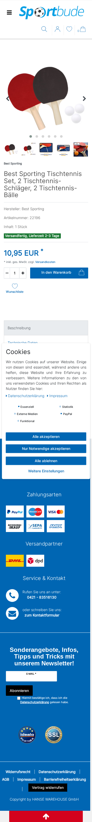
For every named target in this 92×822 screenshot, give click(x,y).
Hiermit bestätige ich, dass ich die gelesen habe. (44, 700)
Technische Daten (23, 342)
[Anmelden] (58, 31)
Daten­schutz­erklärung (26, 396)
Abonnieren (19, 690)
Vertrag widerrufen (48, 787)
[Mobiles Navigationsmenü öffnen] (9, 13)
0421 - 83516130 (41, 597)
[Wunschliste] (69, 29)
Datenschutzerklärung (57, 771)
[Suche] (45, 29)
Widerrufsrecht (18, 771)
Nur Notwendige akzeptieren (46, 448)
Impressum (26, 779)
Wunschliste (15, 292)
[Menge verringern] (7, 273)
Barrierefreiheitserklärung (65, 779)
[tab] (46, 327)
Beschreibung (19, 328)
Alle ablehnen (46, 461)
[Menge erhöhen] (22, 273)
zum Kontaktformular (42, 615)
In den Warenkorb (56, 272)
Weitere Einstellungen (46, 471)
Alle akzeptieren (46, 436)
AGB (5, 779)
